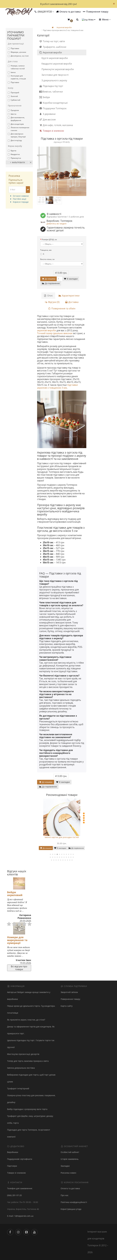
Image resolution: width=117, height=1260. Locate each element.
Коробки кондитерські (55, 102)
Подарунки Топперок (54, 108)
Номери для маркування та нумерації (17, 940)
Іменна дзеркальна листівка (21, 1067)
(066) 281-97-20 (14, 1195)
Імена (13, 72)
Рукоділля (15, 110)
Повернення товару (97, 11)
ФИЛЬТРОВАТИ (18, 162)
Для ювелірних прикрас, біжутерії (18, 135)
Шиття (13, 114)
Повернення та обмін (63, 308)
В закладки (72, 278)
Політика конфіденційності (74, 1202)
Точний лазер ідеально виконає (55, 333)
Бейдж (46, 97)
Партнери (12, 1166)
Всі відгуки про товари (19, 968)
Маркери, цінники (18, 52)
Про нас (64, 1195)
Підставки (15, 48)
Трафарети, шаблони (54, 46)
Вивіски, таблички (52, 91)
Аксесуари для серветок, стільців (18, 77)
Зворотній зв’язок (69, 992)
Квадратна (15, 154)
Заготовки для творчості (55, 74)
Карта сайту (66, 1006)
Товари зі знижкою (53, 130)
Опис (50, 295)
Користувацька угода (71, 1209)
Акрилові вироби (52, 52)
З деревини (49, 114)
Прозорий (15, 92)
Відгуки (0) (53, 302)
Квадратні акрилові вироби (57, 63)
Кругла (13, 150)
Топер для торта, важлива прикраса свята (28, 1061)
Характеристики (70, 295)
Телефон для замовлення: (20, 1188)
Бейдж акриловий (14, 893)
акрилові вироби (46, 330)
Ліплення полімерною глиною (20, 129)
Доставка (73, 302)
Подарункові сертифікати (19, 1159)
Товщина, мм (46, 250)
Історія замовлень (69, 1159)
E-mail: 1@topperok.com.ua (20, 1216)
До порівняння (52, 283)
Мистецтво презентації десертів (23, 1054)
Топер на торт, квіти (53, 41)
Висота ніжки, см (47, 259)
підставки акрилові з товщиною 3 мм (57, 386)
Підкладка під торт (52, 86)
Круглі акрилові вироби (55, 58)
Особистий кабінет (70, 1152)
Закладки (65, 1166)
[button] (70, 20)
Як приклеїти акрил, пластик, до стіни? (26, 1019)
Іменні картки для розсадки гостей (62, 837)
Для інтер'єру (16, 140)
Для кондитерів (17, 124)
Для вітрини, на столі (20, 56)
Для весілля (49, 119)
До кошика (49, 278)
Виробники (12, 1152)
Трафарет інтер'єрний (18, 1088)
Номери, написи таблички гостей (18, 67)
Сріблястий (15, 100)
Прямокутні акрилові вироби (58, 69)
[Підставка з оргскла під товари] (61, 171)
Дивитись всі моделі (56, 223)
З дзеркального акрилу (54, 80)
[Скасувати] (31, 162)
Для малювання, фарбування (18, 119)
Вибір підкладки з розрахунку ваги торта (27, 1109)
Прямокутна (16, 158)
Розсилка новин (68, 1172)
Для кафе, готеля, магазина (57, 125)
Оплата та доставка (70, 11)
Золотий (14, 96)
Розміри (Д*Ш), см (49, 239)
